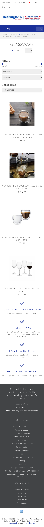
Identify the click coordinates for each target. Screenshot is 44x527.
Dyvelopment (30, 523)
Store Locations (19, 2)
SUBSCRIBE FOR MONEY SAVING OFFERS (22, 471)
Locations (22, 464)
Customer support (22, 430)
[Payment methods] (21, 511)
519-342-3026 (23, 407)
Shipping (22, 454)
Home (5, 34)
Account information (22, 489)
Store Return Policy (22, 437)
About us (22, 440)
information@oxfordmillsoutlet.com (23, 411)
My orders (22, 493)
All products (22, 503)
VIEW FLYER (6, 2)
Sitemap (22, 461)
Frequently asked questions (22, 457)
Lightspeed (13, 523)
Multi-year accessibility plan (22, 467)
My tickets (22, 496)
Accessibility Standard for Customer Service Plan (22, 475)
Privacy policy (22, 447)
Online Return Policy (22, 433)
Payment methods (22, 450)
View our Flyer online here (22, 426)
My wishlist (22, 500)
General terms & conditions (22, 444)
